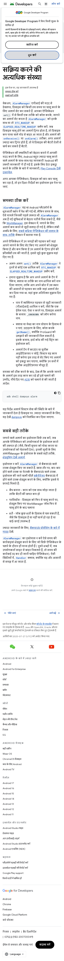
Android (7, 663)
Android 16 (8, 788)
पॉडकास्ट (7, 695)
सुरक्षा (5, 674)
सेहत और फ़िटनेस (10, 719)
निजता (5, 729)
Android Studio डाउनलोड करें (16, 843)
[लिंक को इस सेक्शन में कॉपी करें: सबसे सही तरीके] (32, 431)
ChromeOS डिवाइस (12, 759)
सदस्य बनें (44, 944)
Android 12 (8, 809)
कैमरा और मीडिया (10, 724)
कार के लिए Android (12, 764)
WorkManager (15, 223)
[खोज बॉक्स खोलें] (40, 4)
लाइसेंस (16, 931)
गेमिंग (5, 708)
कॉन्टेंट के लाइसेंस (44, 624)
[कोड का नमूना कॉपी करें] (59, 393)
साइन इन (32, 590)
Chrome (7, 904)
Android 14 (8, 798)
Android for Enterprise (14, 669)
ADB (27, 379)
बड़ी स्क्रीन (7, 748)
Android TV (8, 769)
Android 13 (8, 803)
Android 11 (8, 814)
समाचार (6, 684)
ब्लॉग (5, 689)
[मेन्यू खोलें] (5, 4)
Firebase (7, 909)
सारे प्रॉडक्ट (8, 919)
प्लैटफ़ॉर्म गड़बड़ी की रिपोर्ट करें (15, 862)
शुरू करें (32, 55)
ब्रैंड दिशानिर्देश (29, 931)
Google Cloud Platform (15, 914)
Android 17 (8, 783)
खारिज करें (32, 44)
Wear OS (7, 753)
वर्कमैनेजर (39, 475)
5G (4, 734)
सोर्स (4, 679)
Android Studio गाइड (13, 828)
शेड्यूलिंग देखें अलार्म (14, 457)
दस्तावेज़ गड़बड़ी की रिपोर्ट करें (15, 867)
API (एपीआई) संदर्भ (11, 838)
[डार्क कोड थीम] (55, 393)
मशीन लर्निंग (8, 714)
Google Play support (13, 873)
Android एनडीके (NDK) (14, 848)
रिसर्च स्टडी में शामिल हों (12, 878)
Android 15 (8, 793)
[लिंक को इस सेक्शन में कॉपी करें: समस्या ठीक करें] (31, 201)
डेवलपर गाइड (8, 833)
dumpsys (16, 417)
